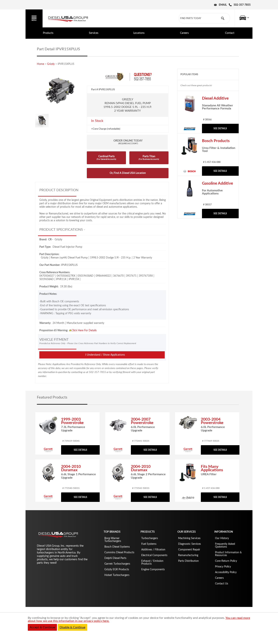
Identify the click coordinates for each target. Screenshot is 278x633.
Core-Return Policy (226, 561)
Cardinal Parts (106, 157)
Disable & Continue (72, 627)
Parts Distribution (188, 561)
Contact (229, 33)
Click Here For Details (84, 330)
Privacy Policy (223, 566)
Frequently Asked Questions (225, 545)
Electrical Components (154, 555)
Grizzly (51, 64)
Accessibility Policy (226, 572)
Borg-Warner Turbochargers (112, 539)
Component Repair (189, 549)
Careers (184, 33)
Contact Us (221, 583)
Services (93, 33)
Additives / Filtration (153, 549)
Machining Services (189, 538)
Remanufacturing (188, 555)
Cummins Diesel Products (119, 552)
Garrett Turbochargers (117, 564)
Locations (138, 33)
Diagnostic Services (189, 544)
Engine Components (153, 569)
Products (48, 33)
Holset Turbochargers (116, 575)
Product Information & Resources (228, 554)
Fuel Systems (148, 544)
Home (40, 64)
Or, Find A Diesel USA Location (128, 173)
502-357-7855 (242, 5)
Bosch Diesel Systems (117, 547)
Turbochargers (149, 538)
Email (223, 5)
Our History (222, 538)
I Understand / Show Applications (105, 355)
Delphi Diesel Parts (115, 558)
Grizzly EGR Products (116, 569)
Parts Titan (149, 157)
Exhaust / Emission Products (152, 562)
